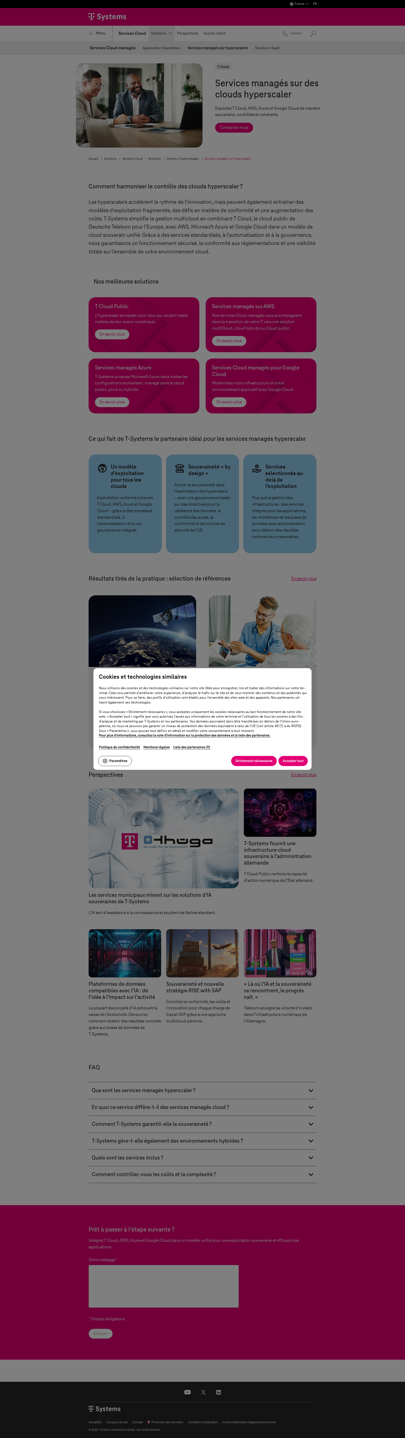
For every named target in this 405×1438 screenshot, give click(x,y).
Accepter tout (293, 761)
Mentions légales (156, 747)
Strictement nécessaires (254, 761)
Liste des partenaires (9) (191, 747)
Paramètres (118, 761)
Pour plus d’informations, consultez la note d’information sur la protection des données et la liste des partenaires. (184, 735)
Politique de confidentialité (119, 747)
